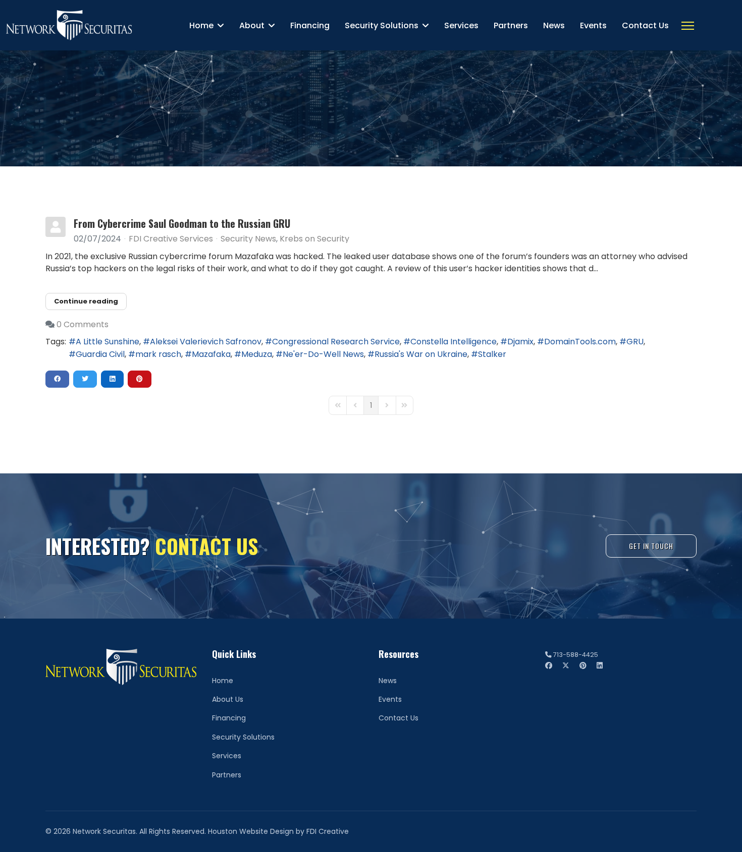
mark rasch (158, 354)
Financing (310, 25)
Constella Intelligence (453, 341)
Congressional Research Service (336, 341)
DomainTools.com (580, 341)
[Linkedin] (600, 665)
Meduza (256, 354)
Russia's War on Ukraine (421, 354)
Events (593, 25)
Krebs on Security (314, 239)
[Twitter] (565, 665)
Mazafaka (211, 354)
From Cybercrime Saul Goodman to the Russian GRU (182, 223)
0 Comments (83, 324)
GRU (635, 341)
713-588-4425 (575, 654)
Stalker (492, 354)
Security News (248, 239)
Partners (511, 25)
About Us (227, 699)
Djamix (520, 341)
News (554, 25)
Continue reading (86, 301)
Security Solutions (381, 25)
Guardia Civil (100, 354)
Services (461, 25)
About (251, 25)
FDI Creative (327, 831)
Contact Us (645, 25)
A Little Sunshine (107, 341)
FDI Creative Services (171, 239)
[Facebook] (548, 665)
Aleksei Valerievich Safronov (205, 341)
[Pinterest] (583, 665)
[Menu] (687, 26)
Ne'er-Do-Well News (323, 354)
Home (201, 25)
